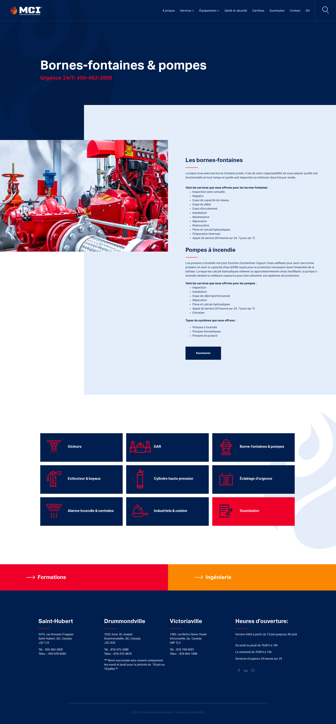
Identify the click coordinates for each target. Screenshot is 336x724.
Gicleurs (75, 446)
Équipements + (209, 10)
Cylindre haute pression (173, 478)
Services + (187, 10)
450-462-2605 (54, 649)
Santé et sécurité (236, 10)
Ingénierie (218, 577)
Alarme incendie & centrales (91, 511)
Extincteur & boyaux (84, 478)
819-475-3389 (119, 649)
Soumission (277, 10)
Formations (52, 577)
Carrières (258, 10)
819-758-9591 (185, 649)
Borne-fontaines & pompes (262, 446)
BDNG (201, 712)
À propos (169, 10)
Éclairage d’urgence (256, 478)
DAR (157, 446)
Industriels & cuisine (170, 511)
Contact (295, 10)
